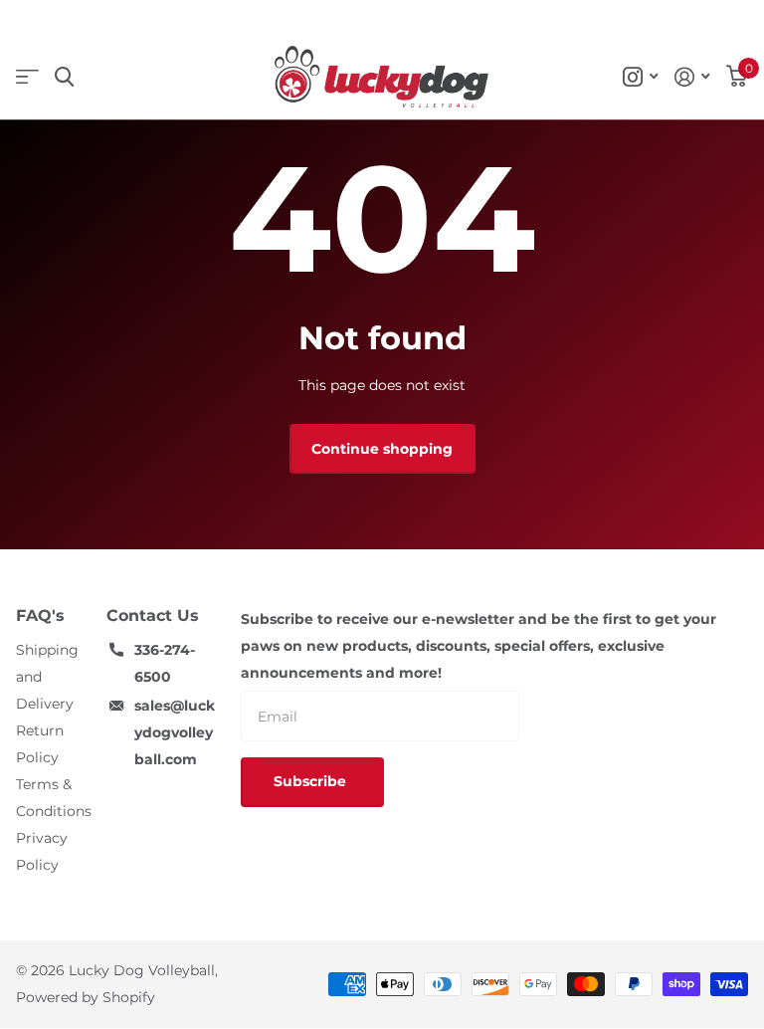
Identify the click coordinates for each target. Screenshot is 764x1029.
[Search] (64, 77)
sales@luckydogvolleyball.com (174, 732)
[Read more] (641, 77)
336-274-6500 (164, 663)
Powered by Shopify (85, 997)
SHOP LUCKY (27, 77)
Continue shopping (382, 449)
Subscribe (312, 781)
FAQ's (40, 615)
